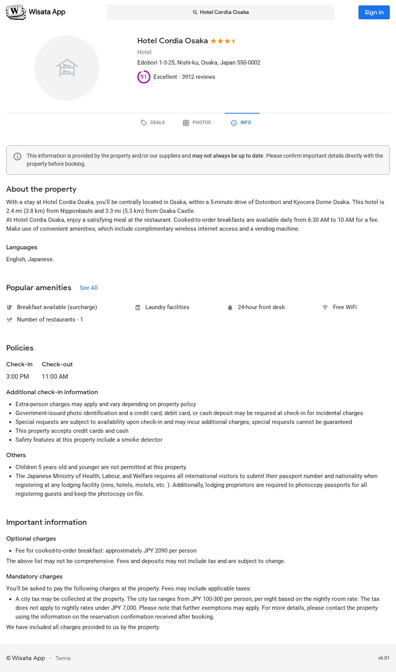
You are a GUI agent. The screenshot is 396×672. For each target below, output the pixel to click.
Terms (63, 658)
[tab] (154, 123)
